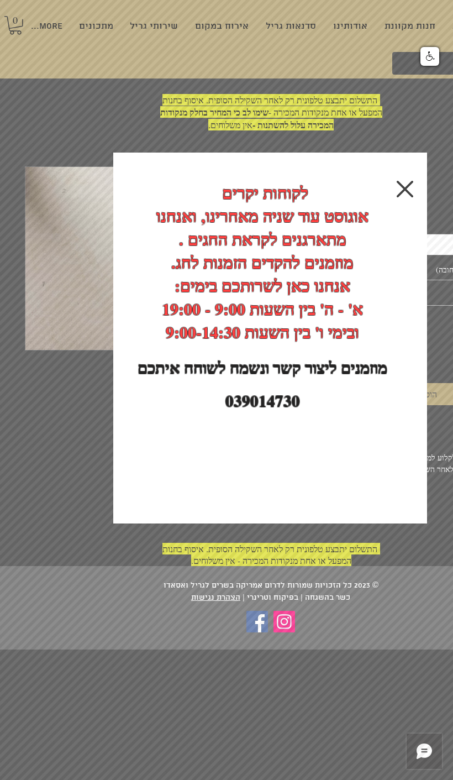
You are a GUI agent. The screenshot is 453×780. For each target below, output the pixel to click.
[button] (405, 189)
